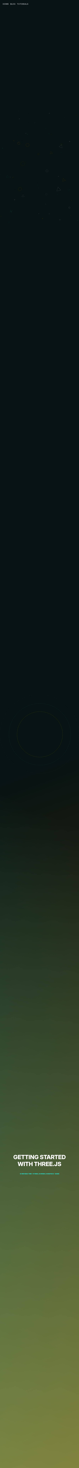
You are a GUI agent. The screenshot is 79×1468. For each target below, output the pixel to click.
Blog (12, 4)
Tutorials (22, 4)
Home (6, 4)
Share (57, 1174)
